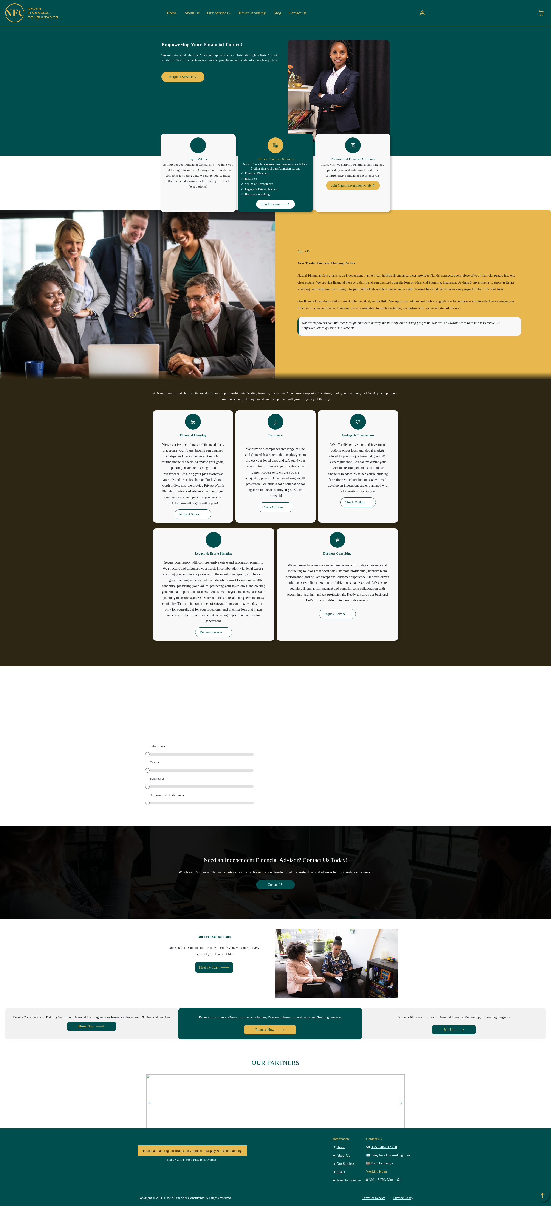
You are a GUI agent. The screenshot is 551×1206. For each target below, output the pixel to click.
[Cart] (541, 13)
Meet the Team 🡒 (214, 967)
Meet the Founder (349, 1180)
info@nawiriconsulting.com (390, 1155)
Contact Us (275, 885)
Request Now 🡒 (270, 1029)
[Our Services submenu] (230, 13)
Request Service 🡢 (183, 77)
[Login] (422, 13)
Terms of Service (373, 1198)
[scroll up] (543, 1195)
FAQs (341, 1172)
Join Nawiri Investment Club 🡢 (353, 185)
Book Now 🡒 (91, 1026)
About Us (343, 1155)
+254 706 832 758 (384, 1147)
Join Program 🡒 (275, 204)
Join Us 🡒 (454, 1029)
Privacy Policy (403, 1198)
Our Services (345, 1164)
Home (341, 1147)
